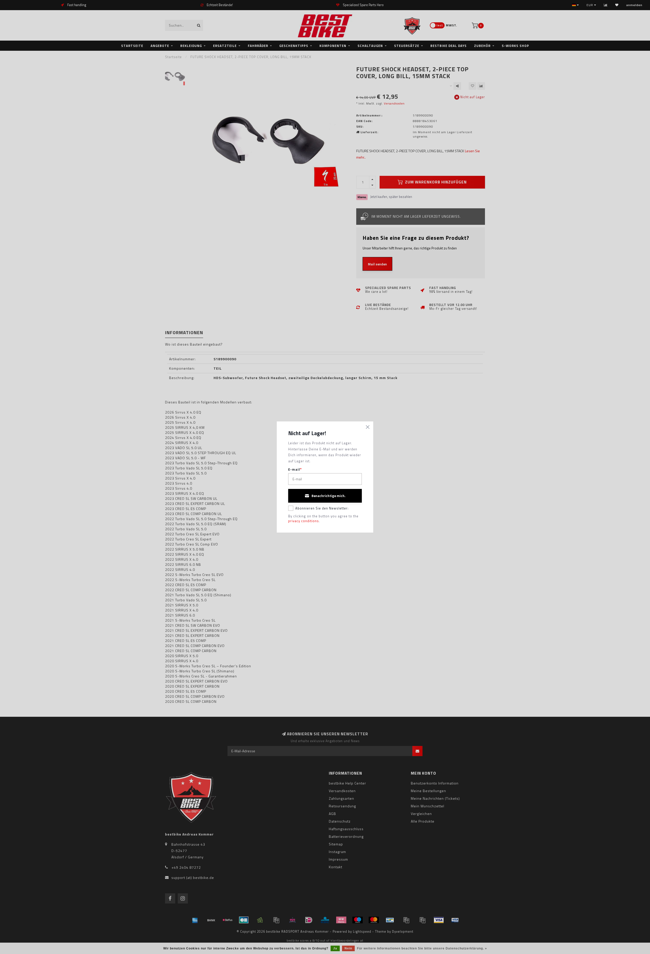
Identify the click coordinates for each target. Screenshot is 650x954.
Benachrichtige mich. (329, 495)
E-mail (295, 469)
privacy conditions (303, 520)
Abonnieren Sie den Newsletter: (322, 508)
